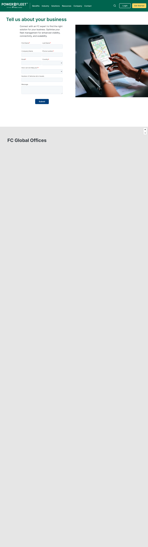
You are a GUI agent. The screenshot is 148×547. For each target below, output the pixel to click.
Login (125, 6)
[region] (74, 184)
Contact (87, 6)
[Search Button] (115, 6)
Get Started (139, 6)
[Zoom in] (145, 129)
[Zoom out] (145, 133)
